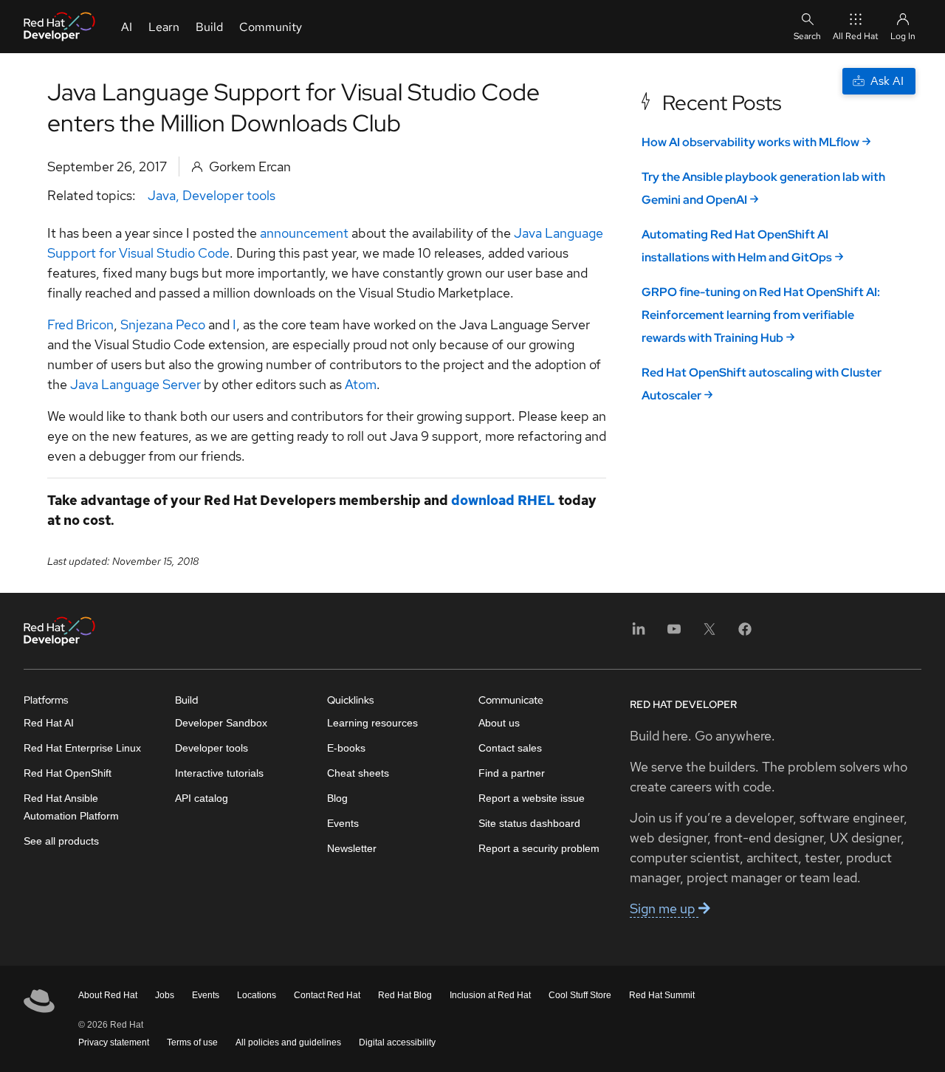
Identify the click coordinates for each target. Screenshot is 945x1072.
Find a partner (511, 773)
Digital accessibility (397, 1042)
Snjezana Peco (162, 324)
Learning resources (372, 723)
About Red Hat (107, 995)
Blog (337, 798)
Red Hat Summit (662, 995)
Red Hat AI (49, 723)
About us (499, 723)
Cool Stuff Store (580, 995)
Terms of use (192, 1042)
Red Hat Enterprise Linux (82, 748)
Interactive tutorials (219, 773)
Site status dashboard (529, 823)
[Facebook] (745, 634)
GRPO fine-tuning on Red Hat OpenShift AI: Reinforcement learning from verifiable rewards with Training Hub (761, 315)
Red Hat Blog (405, 995)
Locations (256, 995)
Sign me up (664, 908)
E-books (346, 748)
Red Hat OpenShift (67, 773)
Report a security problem (538, 848)
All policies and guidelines (288, 1042)
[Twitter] (709, 634)
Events (343, 823)
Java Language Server (135, 384)
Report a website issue (531, 798)
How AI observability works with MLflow (750, 142)
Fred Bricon (80, 324)
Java (162, 195)
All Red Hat (856, 36)
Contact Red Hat (327, 995)
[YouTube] (674, 634)
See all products (61, 841)
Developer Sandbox (221, 723)
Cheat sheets (358, 773)
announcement (304, 232)
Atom (361, 384)
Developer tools (228, 195)
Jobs (164, 995)
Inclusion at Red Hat (490, 995)
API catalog (201, 798)
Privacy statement (113, 1042)
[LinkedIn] (638, 634)
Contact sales (510, 748)
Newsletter (352, 848)
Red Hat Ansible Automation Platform (71, 807)
